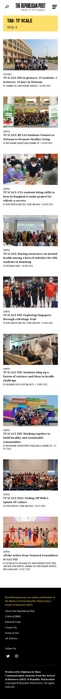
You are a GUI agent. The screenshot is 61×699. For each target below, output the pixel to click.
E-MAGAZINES (13, 616)
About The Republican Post (20, 611)
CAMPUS (6, 131)
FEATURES (7, 74)
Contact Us (11, 627)
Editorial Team (13, 622)
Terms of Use (12, 633)
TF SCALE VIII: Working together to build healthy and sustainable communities (26, 438)
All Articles (11, 638)
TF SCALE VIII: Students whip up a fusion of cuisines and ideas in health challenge (28, 376)
